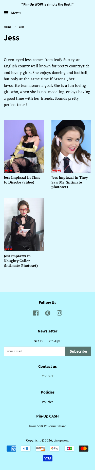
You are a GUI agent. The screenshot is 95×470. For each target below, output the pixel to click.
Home (7, 27)
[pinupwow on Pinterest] (47, 314)
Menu (15, 12)
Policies (47, 402)
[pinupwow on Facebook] (36, 314)
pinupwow (60, 440)
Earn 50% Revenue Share (47, 426)
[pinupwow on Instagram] (59, 314)
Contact (47, 376)
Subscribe (78, 351)
